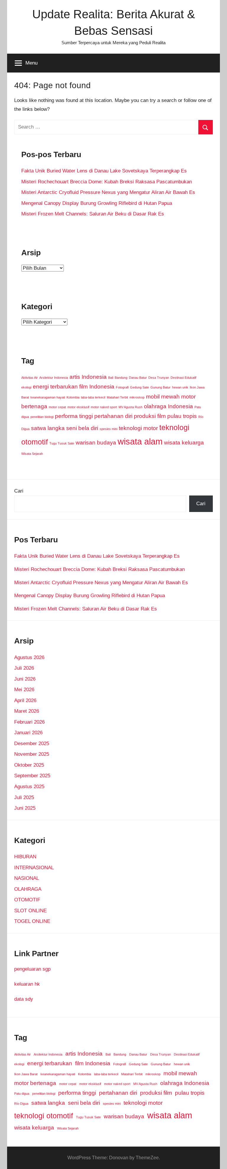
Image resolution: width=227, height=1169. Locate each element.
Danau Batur (138, 377)
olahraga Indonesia (168, 406)
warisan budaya (96, 442)
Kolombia (73, 397)
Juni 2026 (24, 679)
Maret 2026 (26, 711)
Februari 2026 (29, 722)
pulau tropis (182, 416)
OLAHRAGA (27, 889)
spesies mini (108, 429)
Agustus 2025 (29, 786)
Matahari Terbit (117, 397)
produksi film (150, 416)
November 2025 (31, 754)
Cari (18, 491)
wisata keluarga (184, 442)
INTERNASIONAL (34, 867)
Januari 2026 (28, 732)
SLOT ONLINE (30, 910)
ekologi (26, 387)
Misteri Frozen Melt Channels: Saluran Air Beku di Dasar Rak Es (92, 214)
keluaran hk (27, 984)
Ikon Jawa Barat (26, 1074)
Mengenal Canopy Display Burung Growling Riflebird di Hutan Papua (96, 203)
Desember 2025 (31, 743)
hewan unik (180, 387)
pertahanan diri (113, 416)
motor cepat (57, 407)
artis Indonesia (88, 377)
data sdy (23, 999)
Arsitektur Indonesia (53, 377)
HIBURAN (25, 857)
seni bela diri (82, 428)
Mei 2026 (24, 689)
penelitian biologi (41, 417)
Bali (110, 377)
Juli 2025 (24, 797)
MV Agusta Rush (130, 407)
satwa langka (48, 428)
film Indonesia (96, 386)
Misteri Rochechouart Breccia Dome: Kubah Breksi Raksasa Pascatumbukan (106, 182)
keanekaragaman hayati (47, 397)
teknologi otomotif (43, 1116)
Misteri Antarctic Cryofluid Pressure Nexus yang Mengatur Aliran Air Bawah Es (108, 192)
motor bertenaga (35, 1083)
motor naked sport (104, 407)
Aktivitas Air (29, 377)
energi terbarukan (55, 386)
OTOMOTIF (27, 900)
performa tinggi (74, 416)
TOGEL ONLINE (32, 921)
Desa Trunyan (158, 377)
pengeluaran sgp (32, 969)
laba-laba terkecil (93, 397)
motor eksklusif (78, 407)
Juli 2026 (24, 668)
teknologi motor (138, 428)
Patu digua (21, 1093)
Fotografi (122, 387)
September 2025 (32, 775)
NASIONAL (26, 878)
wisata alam (140, 441)
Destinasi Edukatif (183, 377)
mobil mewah (163, 396)
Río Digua (21, 1103)
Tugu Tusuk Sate (61, 443)
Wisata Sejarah (32, 453)
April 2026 (25, 700)
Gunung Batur (160, 387)
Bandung (121, 377)
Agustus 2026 (29, 657)
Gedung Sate (139, 387)
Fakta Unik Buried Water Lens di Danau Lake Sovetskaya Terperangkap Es (104, 171)
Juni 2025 (24, 808)
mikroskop (137, 397)
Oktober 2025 (29, 765)
